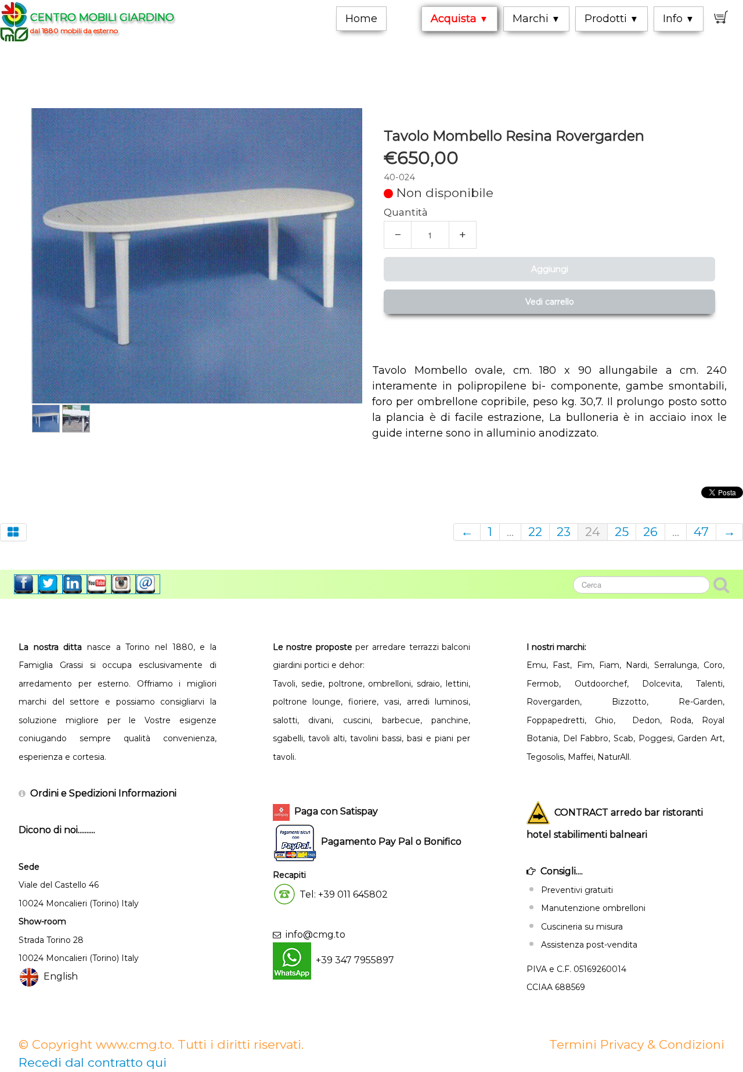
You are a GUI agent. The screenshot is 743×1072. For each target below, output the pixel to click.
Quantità (406, 212)
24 (592, 531)
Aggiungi (549, 269)
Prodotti (612, 18)
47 (701, 531)
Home (361, 18)
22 (535, 531)
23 (564, 531)
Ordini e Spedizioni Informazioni (103, 793)
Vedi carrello (549, 301)
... (510, 531)
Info (678, 18)
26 (650, 531)
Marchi (536, 18)
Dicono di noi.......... (57, 829)
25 (622, 531)
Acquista (459, 18)
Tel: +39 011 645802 (344, 894)
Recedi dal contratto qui (93, 1062)
